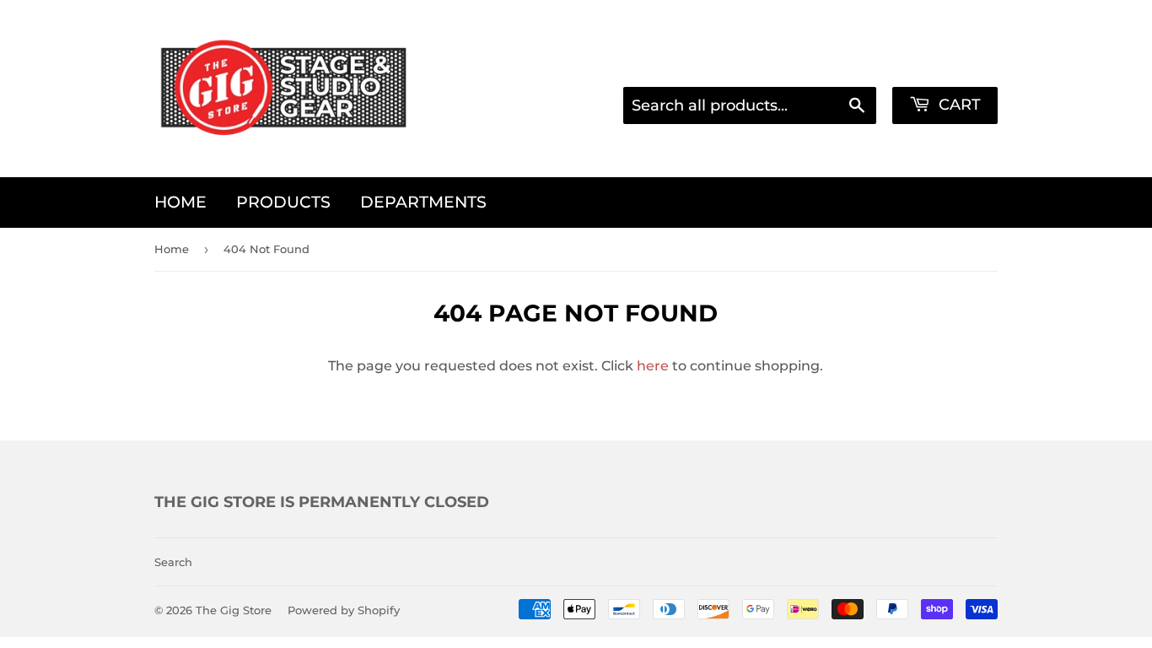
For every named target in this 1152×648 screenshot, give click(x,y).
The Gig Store (234, 610)
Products (283, 202)
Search (173, 562)
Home (180, 202)
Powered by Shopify (344, 610)
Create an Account (939, 64)
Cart (957, 104)
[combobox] (749, 105)
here (653, 366)
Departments (423, 202)
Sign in (831, 64)
